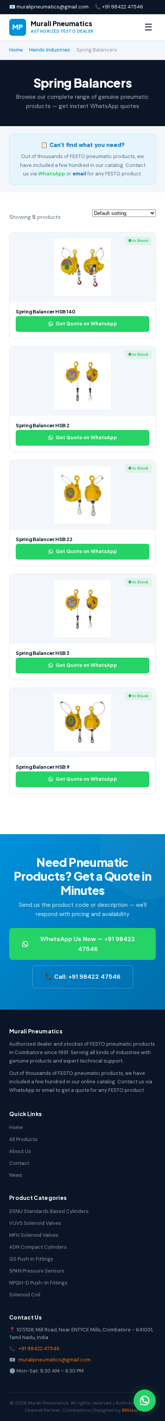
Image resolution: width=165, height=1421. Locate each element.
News (15, 1175)
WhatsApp (51, 173)
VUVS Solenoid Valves (35, 1223)
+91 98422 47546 (38, 1348)
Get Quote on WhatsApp (86, 323)
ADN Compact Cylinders (38, 1247)
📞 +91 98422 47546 (119, 6)
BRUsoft (131, 1410)
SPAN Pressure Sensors (36, 1271)
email (79, 173)
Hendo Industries (49, 50)
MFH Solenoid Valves (33, 1235)
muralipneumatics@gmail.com (54, 1359)
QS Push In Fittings (31, 1259)
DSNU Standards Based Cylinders (49, 1211)
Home (16, 50)
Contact (19, 1163)
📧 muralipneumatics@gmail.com (49, 6)
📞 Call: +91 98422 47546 (82, 977)
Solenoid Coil (24, 1294)
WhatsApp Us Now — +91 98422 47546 (87, 944)
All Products (23, 1139)
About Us (20, 1151)
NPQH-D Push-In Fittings (38, 1282)
